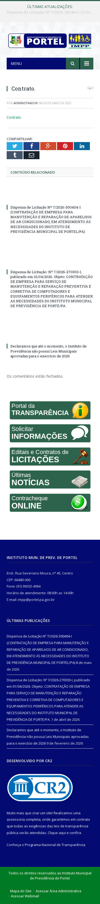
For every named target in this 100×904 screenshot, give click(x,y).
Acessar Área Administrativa (58, 891)
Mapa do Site (20, 891)
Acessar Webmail (25, 896)
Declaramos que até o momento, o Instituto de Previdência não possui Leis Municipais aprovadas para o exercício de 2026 (48, 351)
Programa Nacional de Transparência (55, 844)
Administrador (26, 103)
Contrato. (14, 117)
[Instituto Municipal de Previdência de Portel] (50, 40)
